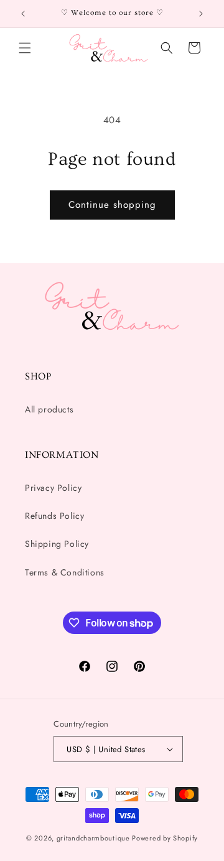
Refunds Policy (54, 516)
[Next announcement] (201, 13)
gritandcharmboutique (93, 838)
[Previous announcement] (23, 13)
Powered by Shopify (165, 838)
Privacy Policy (53, 488)
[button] (25, 48)
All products (49, 409)
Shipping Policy (57, 544)
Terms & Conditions (65, 572)
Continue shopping (112, 205)
